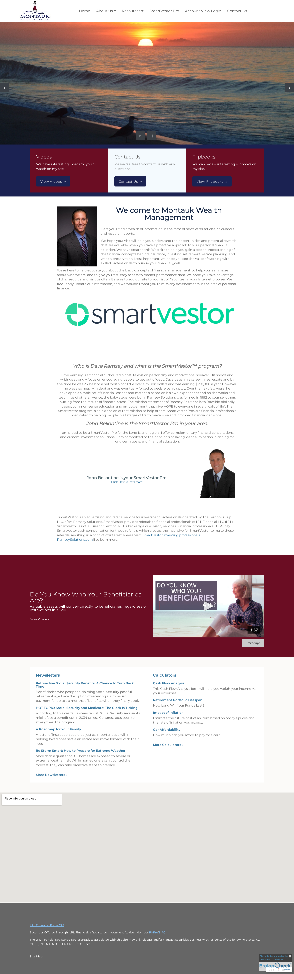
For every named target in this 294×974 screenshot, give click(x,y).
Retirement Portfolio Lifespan (177, 700)
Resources (131, 11)
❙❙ (151, 135)
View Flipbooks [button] (210, 181)
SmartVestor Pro (164, 11)
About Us (104, 11)
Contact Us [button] (128, 181)
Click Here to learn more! (127, 482)
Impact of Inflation (168, 712)
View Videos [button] (51, 181)
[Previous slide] (4, 87)
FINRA (153, 932)
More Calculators (168, 745)
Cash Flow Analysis (168, 683)
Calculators (164, 675)
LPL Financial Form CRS (47, 925)
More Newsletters (52, 775)
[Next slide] (289, 87)
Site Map (36, 956)
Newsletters (48, 675)
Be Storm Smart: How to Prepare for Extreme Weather (80, 750)
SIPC (162, 932)
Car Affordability (166, 729)
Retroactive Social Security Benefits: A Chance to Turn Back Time (85, 684)
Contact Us (237, 11)
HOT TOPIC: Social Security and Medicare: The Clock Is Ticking (87, 708)
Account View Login (203, 11)
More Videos (39, 619)
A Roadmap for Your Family (58, 729)
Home (84, 11)
